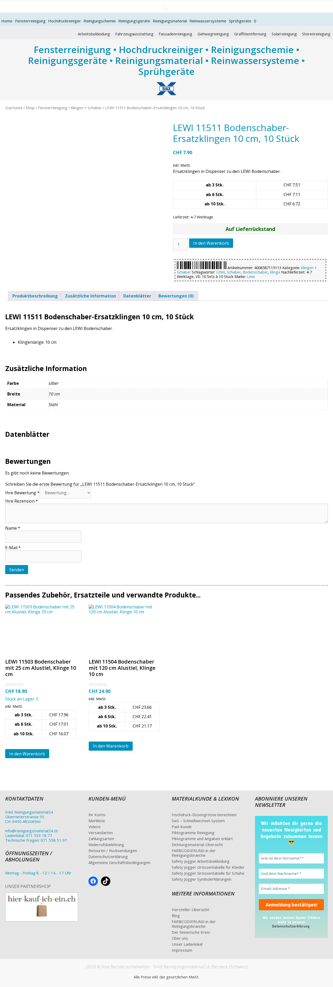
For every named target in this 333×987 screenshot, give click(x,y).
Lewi (251, 276)
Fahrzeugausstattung (134, 33)
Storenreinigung (316, 33)
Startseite (13, 107)
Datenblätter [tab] (137, 296)
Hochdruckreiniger (64, 20)
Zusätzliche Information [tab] (90, 296)
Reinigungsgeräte (134, 20)
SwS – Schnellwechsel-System (198, 820)
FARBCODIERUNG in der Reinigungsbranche (194, 853)
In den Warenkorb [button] (27, 754)
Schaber (234, 272)
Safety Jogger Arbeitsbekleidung (200, 861)
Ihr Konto (96, 814)
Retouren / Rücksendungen (112, 850)
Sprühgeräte (240, 20)
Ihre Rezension (21, 501)
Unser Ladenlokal (187, 944)
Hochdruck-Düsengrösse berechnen (204, 814)
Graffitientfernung (250, 33)
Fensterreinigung (30, 20)
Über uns (180, 938)
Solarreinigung (284, 33)
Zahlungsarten (101, 838)
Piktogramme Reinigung (193, 832)
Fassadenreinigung (175, 33)
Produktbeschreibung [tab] (35, 296)
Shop (30, 107)
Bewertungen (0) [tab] (176, 296)
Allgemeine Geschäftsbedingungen (119, 862)
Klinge (275, 272)
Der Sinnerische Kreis (191, 932)
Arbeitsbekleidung (94, 33)
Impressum (182, 950)
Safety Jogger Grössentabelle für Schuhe (208, 873)
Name (12, 528)
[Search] (162, 6)
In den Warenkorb (211, 243)
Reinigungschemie (100, 20)
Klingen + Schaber (86, 107)
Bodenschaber (255, 272)
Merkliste (96, 820)
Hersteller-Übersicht (190, 909)
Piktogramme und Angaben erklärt (202, 838)
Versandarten (100, 832)
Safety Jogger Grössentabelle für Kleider (208, 867)
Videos (94, 826)
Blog (176, 915)
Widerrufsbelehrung (106, 844)
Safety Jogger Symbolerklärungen (201, 879)
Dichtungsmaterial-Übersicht (197, 844)
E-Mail (13, 547)
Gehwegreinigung (213, 33)
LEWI (220, 272)
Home (6, 20)
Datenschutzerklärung (108, 856)
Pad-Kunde (182, 826)
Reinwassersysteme (207, 20)
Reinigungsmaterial (170, 20)
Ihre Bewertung (22, 493)
